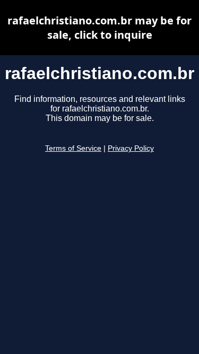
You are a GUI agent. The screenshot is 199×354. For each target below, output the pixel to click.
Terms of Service (73, 148)
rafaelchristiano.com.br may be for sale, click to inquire (99, 27)
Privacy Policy (131, 148)
